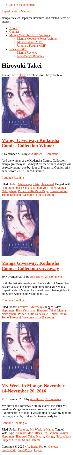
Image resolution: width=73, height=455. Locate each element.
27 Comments (53, 276)
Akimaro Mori (24, 433)
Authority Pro (34, 446)
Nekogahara (9, 191)
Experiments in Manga (15, 11)
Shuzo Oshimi (58, 191)
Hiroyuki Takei (46, 187)
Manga (61, 187)
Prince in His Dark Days (33, 191)
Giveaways (25, 184)
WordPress (25, 450)
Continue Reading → (15, 177)
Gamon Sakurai (58, 433)
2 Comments (53, 399)
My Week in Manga (42, 429)
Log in (38, 450)
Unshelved (47, 184)
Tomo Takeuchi (11, 194)
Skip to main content (22, 4)
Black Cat (41, 433)
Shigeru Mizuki (11, 440)
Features (23, 307)
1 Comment (50, 154)
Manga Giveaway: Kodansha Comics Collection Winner (30, 143)
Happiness (8, 187)
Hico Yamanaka (25, 187)
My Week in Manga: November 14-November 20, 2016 (33, 388)
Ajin (11, 433)
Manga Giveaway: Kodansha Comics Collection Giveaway (30, 266)
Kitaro (40, 436)
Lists (36, 184)
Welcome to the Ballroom (38, 194)
